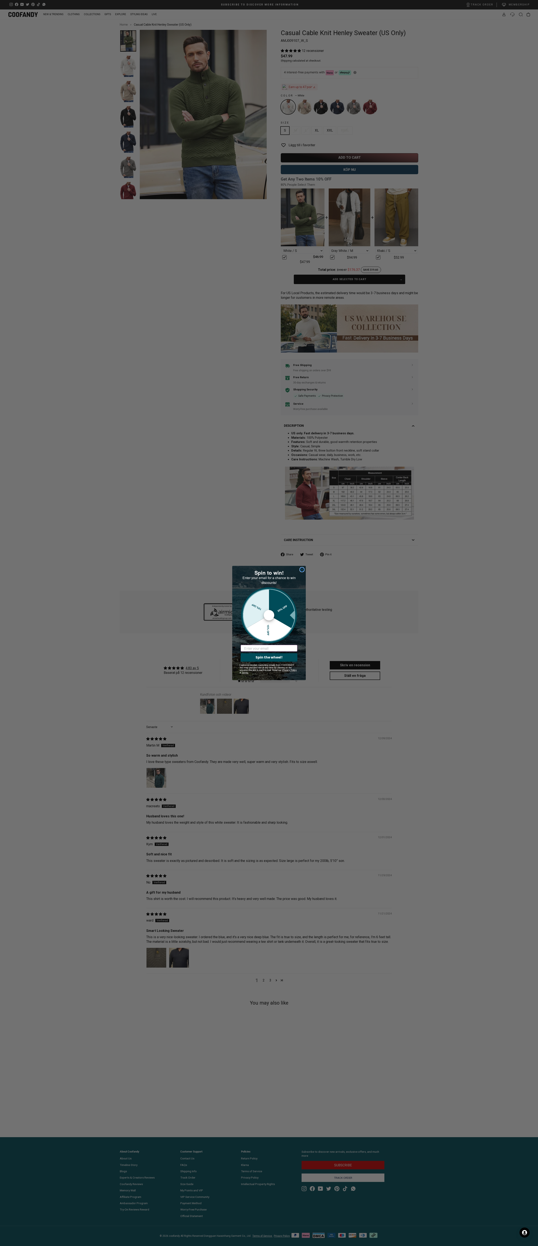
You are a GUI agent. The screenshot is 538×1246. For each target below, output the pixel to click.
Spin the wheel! (269, 657)
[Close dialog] (302, 570)
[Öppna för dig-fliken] (525, 1233)
